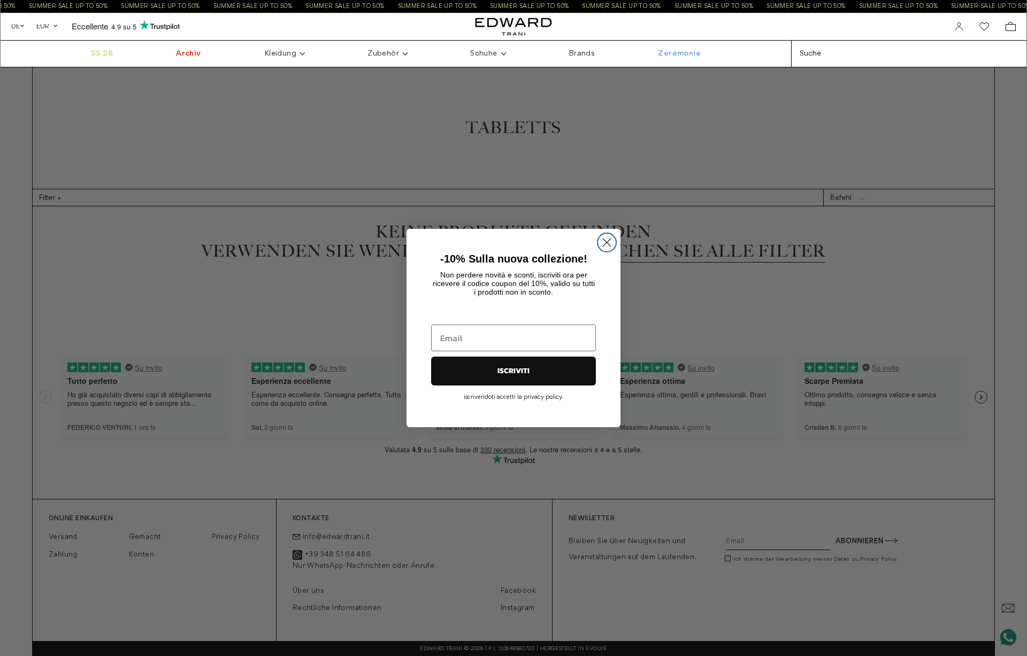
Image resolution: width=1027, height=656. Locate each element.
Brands (582, 53)
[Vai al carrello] (1010, 26)
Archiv (188, 53)
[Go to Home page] (513, 26)
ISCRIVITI (513, 370)
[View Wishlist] (984, 26)
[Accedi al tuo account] (959, 26)
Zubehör (383, 53)
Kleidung (280, 53)
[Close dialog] (606, 242)
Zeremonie (679, 53)
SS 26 (102, 53)
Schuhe (483, 53)
